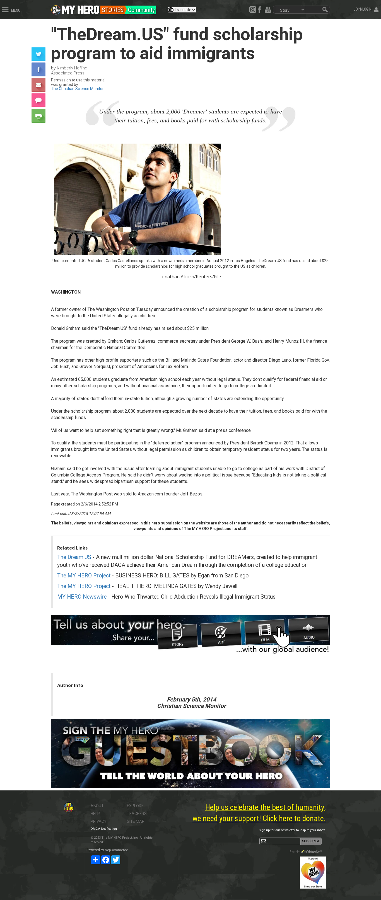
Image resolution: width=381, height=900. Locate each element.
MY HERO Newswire (82, 597)
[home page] (80, 8)
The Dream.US (74, 557)
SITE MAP (135, 821)
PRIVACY (99, 821)
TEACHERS (137, 813)
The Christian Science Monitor (77, 88)
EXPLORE (135, 806)
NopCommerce (116, 850)
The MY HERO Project (83, 575)
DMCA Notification (104, 829)
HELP (95, 813)
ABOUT (97, 806)
